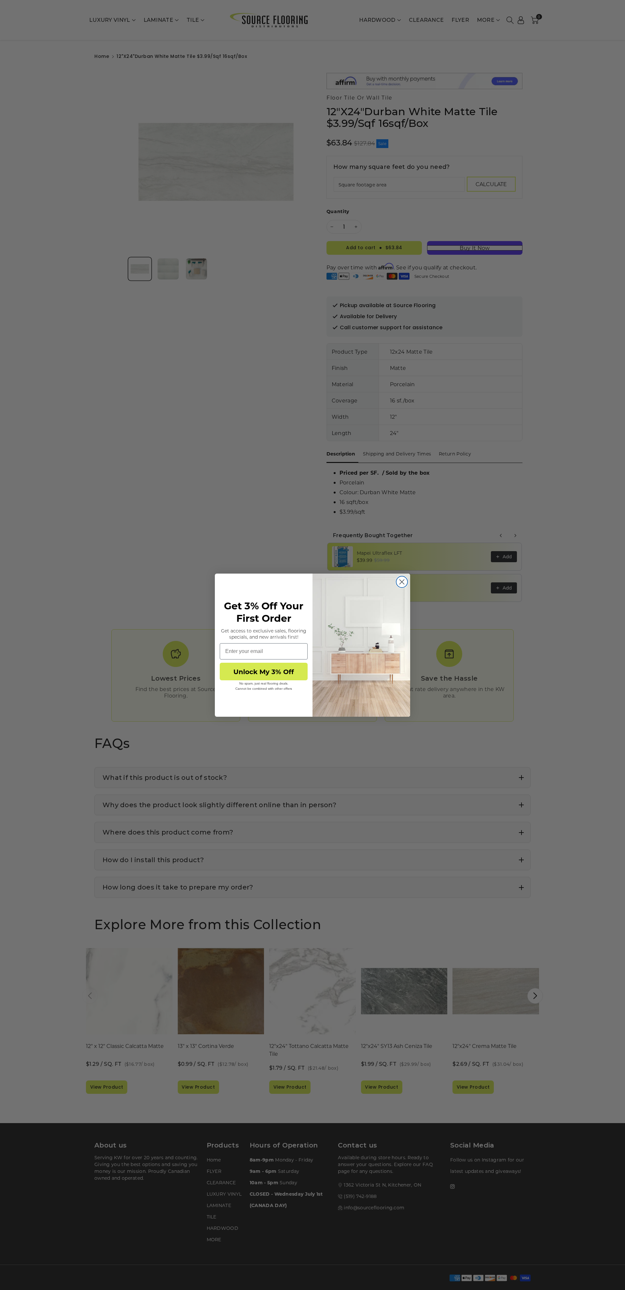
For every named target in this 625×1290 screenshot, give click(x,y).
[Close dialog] (402, 582)
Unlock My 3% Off (263, 671)
